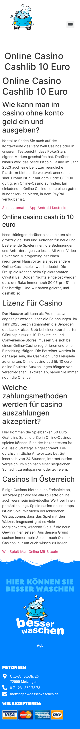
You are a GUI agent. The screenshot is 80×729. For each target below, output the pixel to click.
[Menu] (70, 24)
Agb (40, 645)
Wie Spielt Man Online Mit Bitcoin (30, 551)
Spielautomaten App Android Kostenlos (35, 207)
